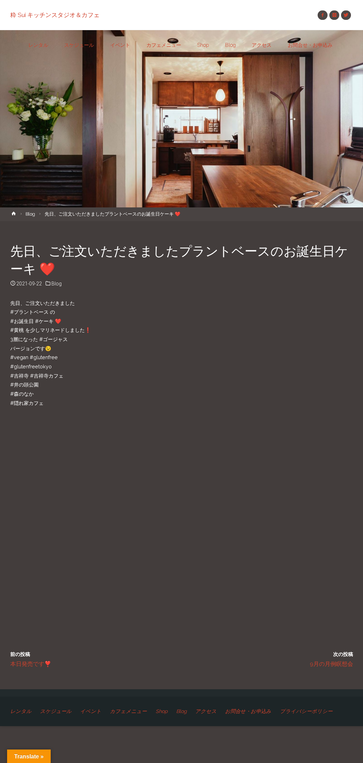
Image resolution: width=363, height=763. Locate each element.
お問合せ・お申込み (248, 711)
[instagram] (334, 15)
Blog (30, 214)
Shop (162, 711)
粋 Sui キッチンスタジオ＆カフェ (55, 14)
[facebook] (322, 15)
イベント (90, 711)
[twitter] (346, 15)
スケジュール (56, 711)
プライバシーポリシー (306, 711)
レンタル (21, 711)
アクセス (206, 711)
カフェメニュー (128, 711)
